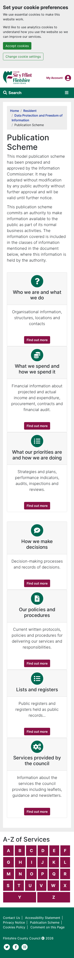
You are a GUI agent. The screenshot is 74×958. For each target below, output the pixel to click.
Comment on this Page (47, 927)
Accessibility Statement (42, 918)
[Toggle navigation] (67, 92)
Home (14, 111)
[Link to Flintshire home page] (17, 77)
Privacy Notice (14, 922)
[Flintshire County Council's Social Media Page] (16, 947)
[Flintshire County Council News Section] (25, 947)
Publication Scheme (44, 922)
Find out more (38, 340)
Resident (30, 111)
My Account (54, 77)
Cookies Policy (14, 927)
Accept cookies (17, 46)
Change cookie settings (23, 56)
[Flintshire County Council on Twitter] (7, 947)
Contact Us (11, 918)
